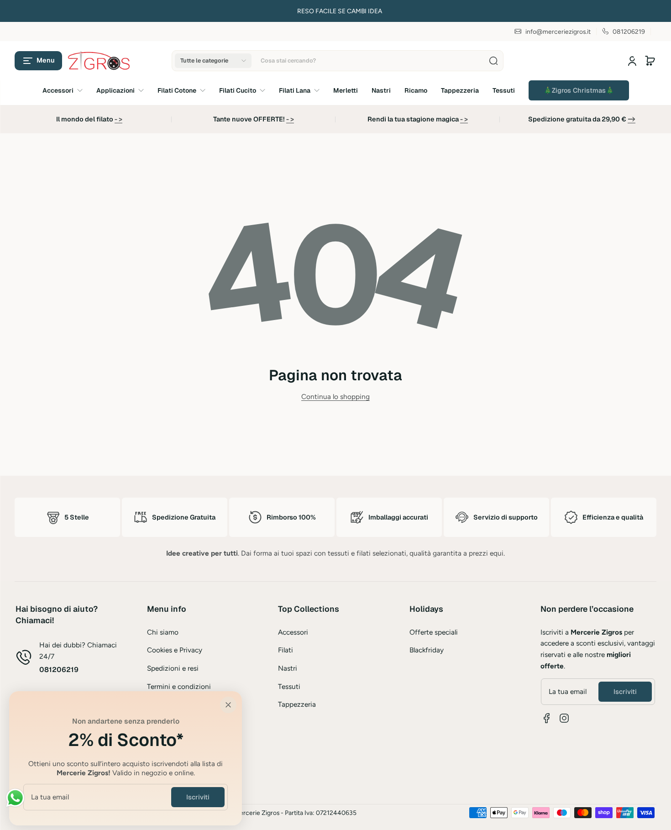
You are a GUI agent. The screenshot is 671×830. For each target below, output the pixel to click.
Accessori (293, 632)
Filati (285, 650)
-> (631, 119)
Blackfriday (426, 650)
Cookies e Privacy (174, 650)
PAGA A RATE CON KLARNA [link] (148, 11)
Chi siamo (162, 632)
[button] (38, 60)
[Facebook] (546, 718)
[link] (579, 90)
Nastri (287, 668)
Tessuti (289, 686)
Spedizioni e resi (173, 668)
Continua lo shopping (335, 396)
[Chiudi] (228, 705)
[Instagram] (564, 718)
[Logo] (99, 61)
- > (118, 119)
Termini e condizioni (179, 686)
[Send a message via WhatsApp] (15, 798)
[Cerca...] (493, 60)
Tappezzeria (297, 704)
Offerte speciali (433, 632)
